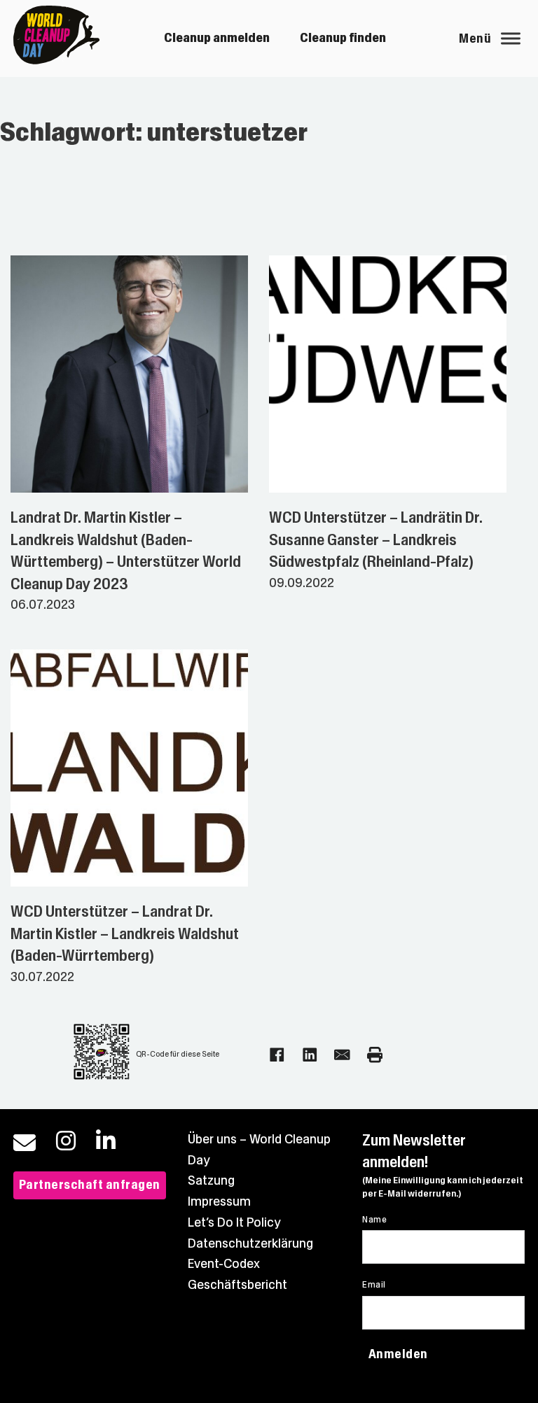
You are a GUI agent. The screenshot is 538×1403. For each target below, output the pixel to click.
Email (373, 1285)
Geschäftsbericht (237, 1284)
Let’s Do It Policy (234, 1222)
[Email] (342, 1055)
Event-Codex (224, 1263)
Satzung (211, 1180)
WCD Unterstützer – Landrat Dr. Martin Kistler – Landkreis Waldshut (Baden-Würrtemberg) (125, 933)
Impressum (219, 1201)
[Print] (375, 1055)
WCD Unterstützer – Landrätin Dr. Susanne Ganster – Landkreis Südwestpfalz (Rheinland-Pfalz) (376, 539)
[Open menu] (511, 38)
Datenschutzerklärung (250, 1243)
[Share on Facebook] (277, 1055)
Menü (475, 38)
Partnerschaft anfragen (89, 1184)
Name (374, 1219)
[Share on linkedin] (310, 1055)
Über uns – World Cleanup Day (259, 1149)
